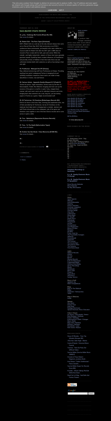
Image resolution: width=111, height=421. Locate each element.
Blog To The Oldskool (74, 288)
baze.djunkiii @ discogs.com (76, 98)
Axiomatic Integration (74, 207)
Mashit (69, 267)
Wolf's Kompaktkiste (73, 283)
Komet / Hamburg (72, 318)
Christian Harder (72, 210)
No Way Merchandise (74, 187)
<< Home (23, 160)
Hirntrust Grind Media (74, 264)
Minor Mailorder (72, 186)
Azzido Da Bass (72, 209)
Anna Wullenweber (73, 202)
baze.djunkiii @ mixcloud (75, 101)
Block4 (69, 257)
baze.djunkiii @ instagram (75, 100)
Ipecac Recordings (73, 266)
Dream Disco (71, 218)
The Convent (71, 241)
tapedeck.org (71, 282)
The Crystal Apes (72, 243)
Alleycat (70, 200)
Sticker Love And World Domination (78, 111)
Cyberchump (71, 213)
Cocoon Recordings (79, 143)
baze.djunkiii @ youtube (74, 106)
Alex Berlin (70, 303)
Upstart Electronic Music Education (78, 309)
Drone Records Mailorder (75, 184)
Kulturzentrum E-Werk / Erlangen (77, 319)
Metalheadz (71, 269)
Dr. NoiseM (70, 217)
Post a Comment (26, 156)
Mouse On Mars (72, 228)
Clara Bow (70, 212)
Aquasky (70, 204)
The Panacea (71, 246)
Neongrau (70, 230)
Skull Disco (71, 275)
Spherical (70, 236)
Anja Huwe (70, 306)
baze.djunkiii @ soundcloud (76, 103)
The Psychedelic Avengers (75, 235)
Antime (69, 254)
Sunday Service (72, 277)
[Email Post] (47, 147)
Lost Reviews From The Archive (77, 110)
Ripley (69, 290)
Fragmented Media (73, 262)
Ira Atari (69, 223)
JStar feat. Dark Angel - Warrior (77, 340)
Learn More (52, 10)
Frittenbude (70, 220)
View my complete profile (76, 49)
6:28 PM (41, 146)
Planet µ (70, 272)
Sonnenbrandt (71, 238)
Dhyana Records (72, 259)
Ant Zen (69, 256)
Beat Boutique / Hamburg (75, 316)
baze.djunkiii (82, 30)
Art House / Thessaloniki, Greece (77, 314)
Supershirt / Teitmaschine (75, 292)
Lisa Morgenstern (72, 226)
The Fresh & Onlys (73, 244)
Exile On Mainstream (74, 261)
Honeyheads (71, 222)
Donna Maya (71, 215)
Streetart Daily (71, 113)
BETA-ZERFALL (72, 116)
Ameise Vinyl (71, 305)
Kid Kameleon (71, 225)
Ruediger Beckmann (73, 308)
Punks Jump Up (72, 233)
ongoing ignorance (77, 58)
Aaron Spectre (71, 199)
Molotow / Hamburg (73, 324)
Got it (61, 10)
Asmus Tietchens (72, 205)
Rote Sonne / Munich (74, 327)
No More (70, 231)
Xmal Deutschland (73, 248)
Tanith (69, 293)
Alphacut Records (73, 253)
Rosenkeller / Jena (73, 326)
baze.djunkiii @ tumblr (74, 105)
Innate (69, 298)
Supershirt (70, 239)
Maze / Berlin (71, 321)
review (25, 37)
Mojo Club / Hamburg (74, 322)
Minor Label (71, 270)
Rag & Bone (71, 274)
